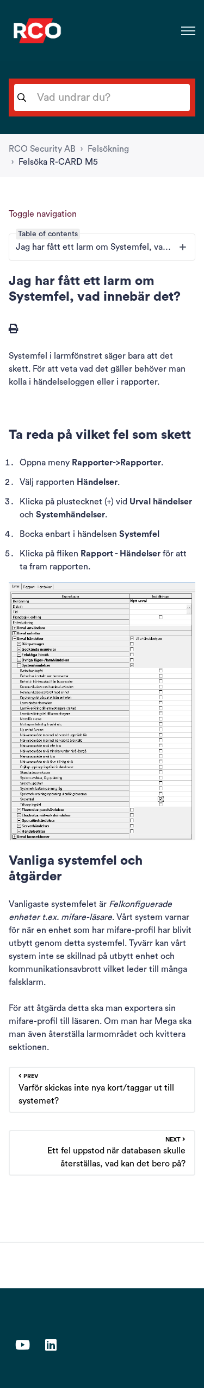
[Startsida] (37, 30)
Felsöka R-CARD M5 (58, 162)
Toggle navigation (43, 214)
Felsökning (108, 149)
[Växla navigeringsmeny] (188, 31)
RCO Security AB (42, 149)
